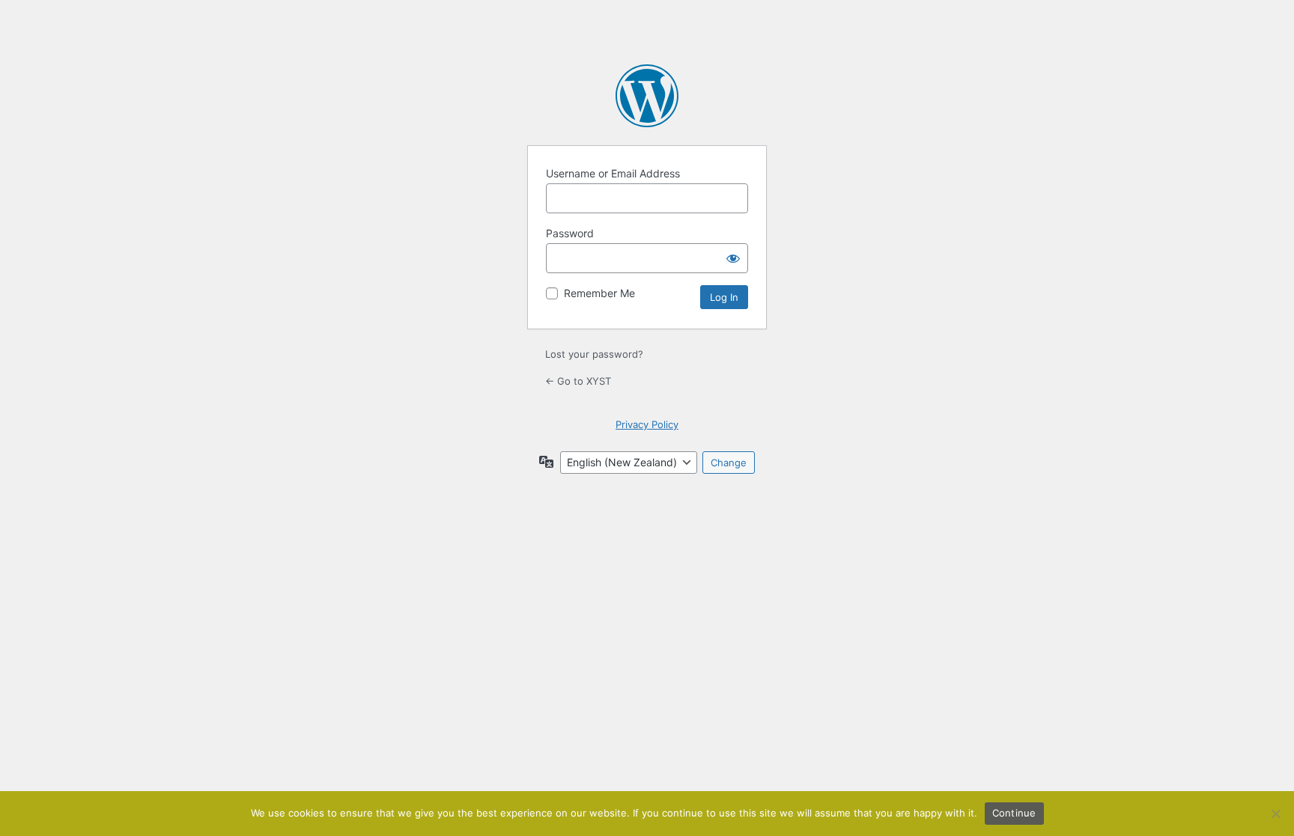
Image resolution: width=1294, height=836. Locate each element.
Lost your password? (594, 354)
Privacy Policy (647, 424)
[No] (1275, 813)
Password (570, 233)
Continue (1014, 813)
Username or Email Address (613, 173)
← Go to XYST (578, 381)
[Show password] (733, 258)
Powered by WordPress (647, 95)
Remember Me (599, 293)
